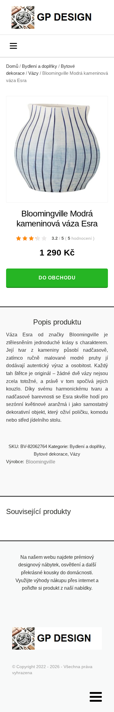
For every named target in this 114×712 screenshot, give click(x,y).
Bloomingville (40, 461)
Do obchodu (57, 277)
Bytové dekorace (50, 454)
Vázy (33, 73)
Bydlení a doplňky (39, 66)
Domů (12, 66)
